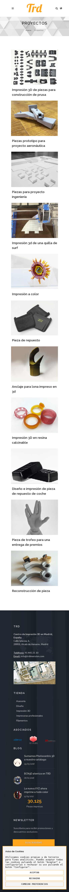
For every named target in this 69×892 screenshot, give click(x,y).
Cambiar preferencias (34, 884)
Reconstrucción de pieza (31, 591)
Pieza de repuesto (26, 340)
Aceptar (34, 872)
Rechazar (34, 878)
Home (28, 30)
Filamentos (22, 720)
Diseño (20, 705)
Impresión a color (25, 294)
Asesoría (20, 701)
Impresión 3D (23, 710)
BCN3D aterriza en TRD (37, 773)
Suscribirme (33, 842)
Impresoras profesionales (29, 715)
